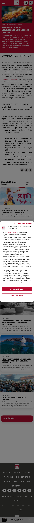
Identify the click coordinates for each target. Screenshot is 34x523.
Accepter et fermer (17, 289)
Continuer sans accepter (23, 223)
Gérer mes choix (17, 295)
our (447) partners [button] (11, 232)
